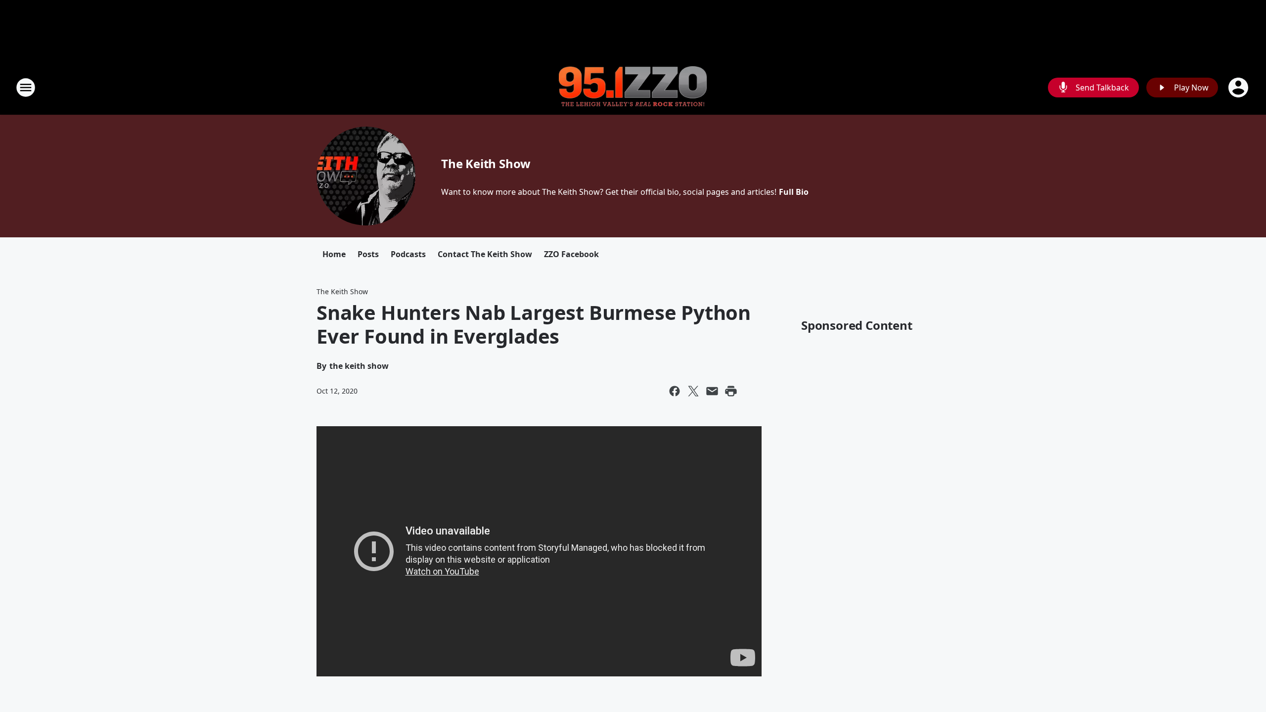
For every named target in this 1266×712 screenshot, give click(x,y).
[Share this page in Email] (712, 391)
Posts (368, 254)
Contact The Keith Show (485, 254)
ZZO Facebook (571, 254)
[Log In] (1239, 87)
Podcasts (408, 254)
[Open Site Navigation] (26, 87)
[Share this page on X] (693, 391)
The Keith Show (486, 163)
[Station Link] (633, 87)
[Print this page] (731, 391)
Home (334, 254)
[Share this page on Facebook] (674, 391)
